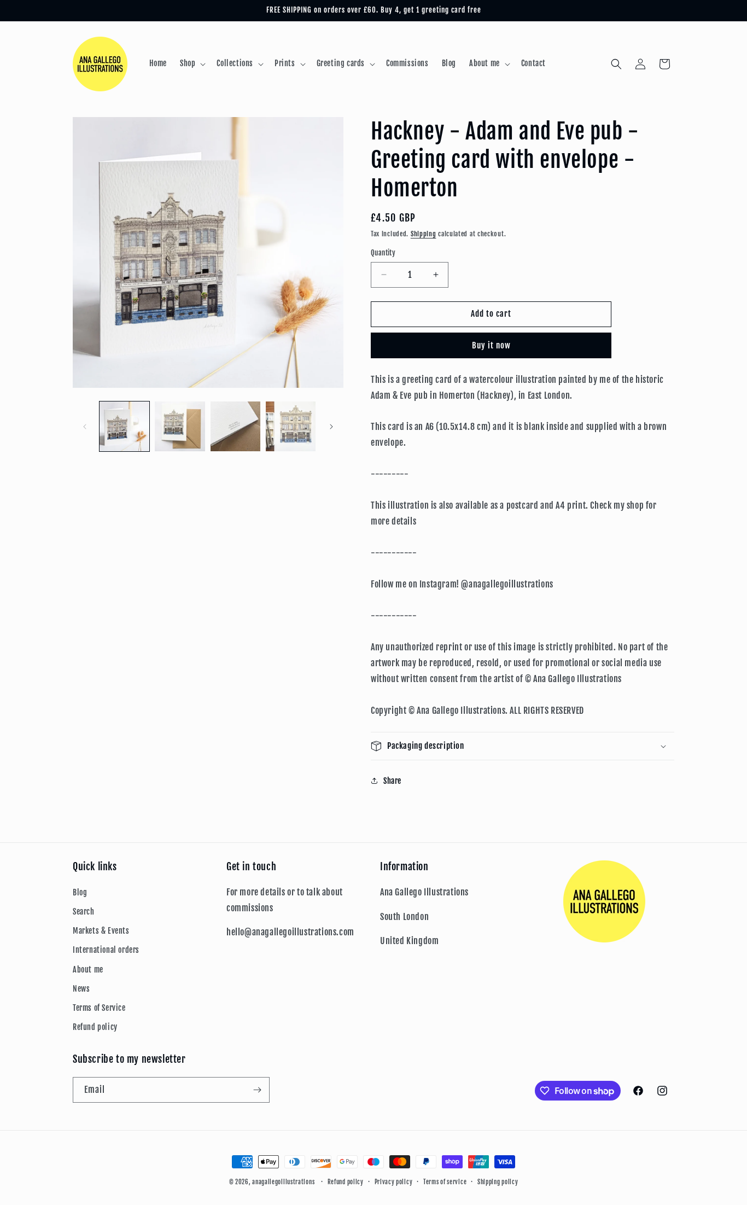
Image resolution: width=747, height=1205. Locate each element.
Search (84, 911)
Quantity (383, 252)
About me (88, 969)
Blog (80, 892)
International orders (106, 949)
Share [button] (392, 780)
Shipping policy (497, 1182)
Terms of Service (99, 1007)
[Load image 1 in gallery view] (124, 426)
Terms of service (444, 1182)
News (81, 988)
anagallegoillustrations (283, 1182)
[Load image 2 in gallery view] (180, 426)
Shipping (423, 234)
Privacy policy (394, 1182)
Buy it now (491, 345)
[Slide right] (331, 427)
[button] (191, 63)
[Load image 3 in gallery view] (235, 426)
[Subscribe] (257, 1090)
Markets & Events (101, 930)
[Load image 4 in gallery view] (291, 426)
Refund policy (95, 1027)
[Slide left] (85, 427)
